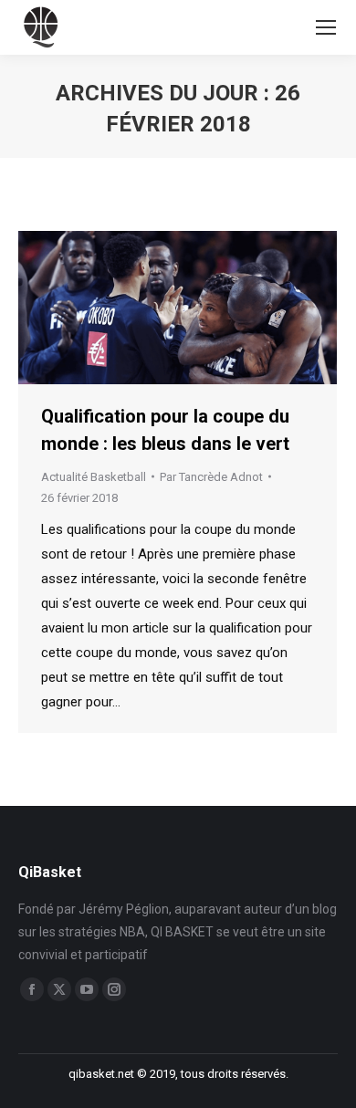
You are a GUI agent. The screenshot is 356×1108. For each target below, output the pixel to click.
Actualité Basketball (93, 477)
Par (211, 477)
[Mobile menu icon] (326, 27)
